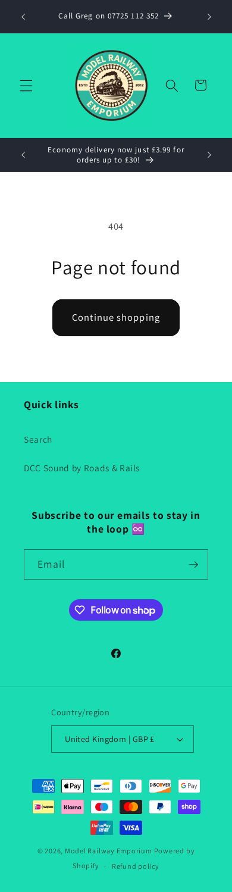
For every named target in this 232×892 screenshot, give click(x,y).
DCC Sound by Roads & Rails (82, 468)
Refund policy (135, 866)
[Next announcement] (209, 17)
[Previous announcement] (23, 17)
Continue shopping (116, 317)
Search (38, 439)
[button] (26, 85)
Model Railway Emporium (108, 850)
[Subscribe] (193, 564)
